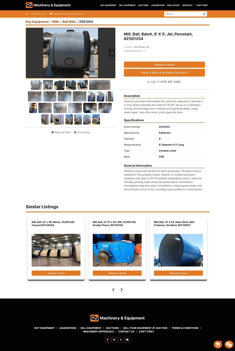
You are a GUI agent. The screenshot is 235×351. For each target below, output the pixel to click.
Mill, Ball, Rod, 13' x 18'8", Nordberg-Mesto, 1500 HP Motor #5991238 (174, 224)
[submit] (204, 14)
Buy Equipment (108, 5)
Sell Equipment (127, 5)
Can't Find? (202, 5)
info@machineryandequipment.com (68, 14)
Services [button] (187, 5)
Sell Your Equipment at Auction (145, 328)
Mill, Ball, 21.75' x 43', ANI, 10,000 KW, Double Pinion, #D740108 (53, 224)
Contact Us (126, 331)
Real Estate (173, 5)
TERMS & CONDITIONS (185, 328)
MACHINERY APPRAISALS (98, 331)
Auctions (143, 5)
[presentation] (113, 290)
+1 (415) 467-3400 (37, 14)
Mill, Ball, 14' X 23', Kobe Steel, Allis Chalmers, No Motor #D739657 (113, 224)
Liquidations (157, 5)
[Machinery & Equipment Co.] (117, 317)
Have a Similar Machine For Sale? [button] (164, 72)
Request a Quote (164, 64)
